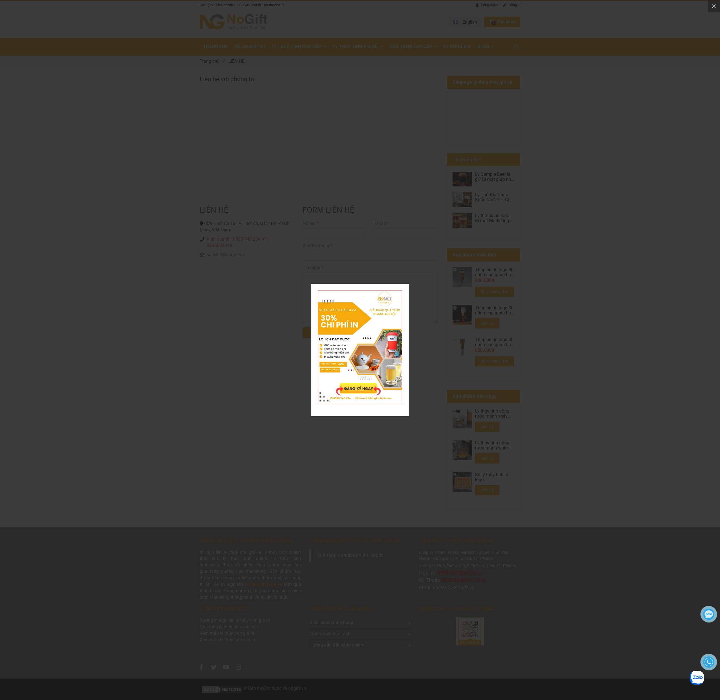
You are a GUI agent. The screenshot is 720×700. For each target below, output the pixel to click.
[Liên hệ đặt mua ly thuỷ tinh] (360, 293)
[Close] (714, 6)
